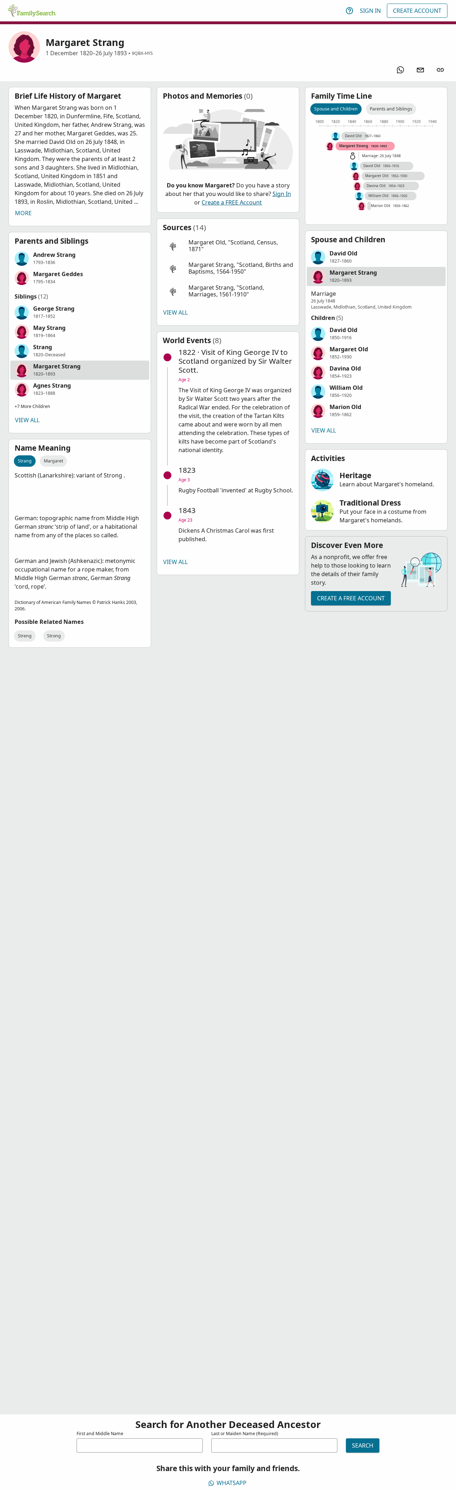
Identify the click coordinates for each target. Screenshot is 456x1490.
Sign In (370, 11)
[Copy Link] (440, 70)
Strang (25, 461)
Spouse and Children (336, 109)
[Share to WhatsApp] (400, 70)
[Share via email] (420, 70)
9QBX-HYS (142, 53)
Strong (54, 636)
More (23, 213)
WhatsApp (232, 1483)
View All (27, 420)
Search (362, 1445)
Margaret (53, 461)
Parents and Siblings (391, 109)
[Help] (349, 11)
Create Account (417, 11)
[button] (79, 258)
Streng (25, 636)
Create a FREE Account (232, 202)
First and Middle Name (100, 1433)
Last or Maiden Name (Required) (244, 1433)
